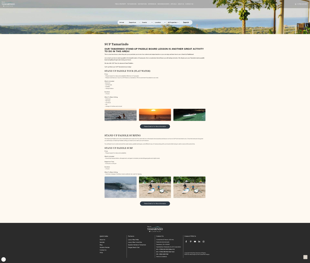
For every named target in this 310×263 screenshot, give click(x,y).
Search (186, 22)
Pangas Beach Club (134, 247)
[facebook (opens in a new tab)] (186, 242)
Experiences (152, 4)
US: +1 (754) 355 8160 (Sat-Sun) (165, 251)
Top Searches (132, 4)
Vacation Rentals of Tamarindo (137, 245)
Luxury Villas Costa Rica (135, 242)
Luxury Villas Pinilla (133, 240)
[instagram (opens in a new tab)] (203, 242)
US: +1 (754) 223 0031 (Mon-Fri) (165, 249)
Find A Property (120, 4)
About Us (181, 4)
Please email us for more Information (155, 126)
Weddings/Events (163, 4)
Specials (174, 4)
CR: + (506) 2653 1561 (162, 254)
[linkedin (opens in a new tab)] (199, 242)
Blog (101, 245)
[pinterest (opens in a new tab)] (191, 242)
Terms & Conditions (161, 256)
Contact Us (189, 4)
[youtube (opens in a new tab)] (195, 242)
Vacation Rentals (105, 247)
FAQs (101, 252)
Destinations (142, 4)
